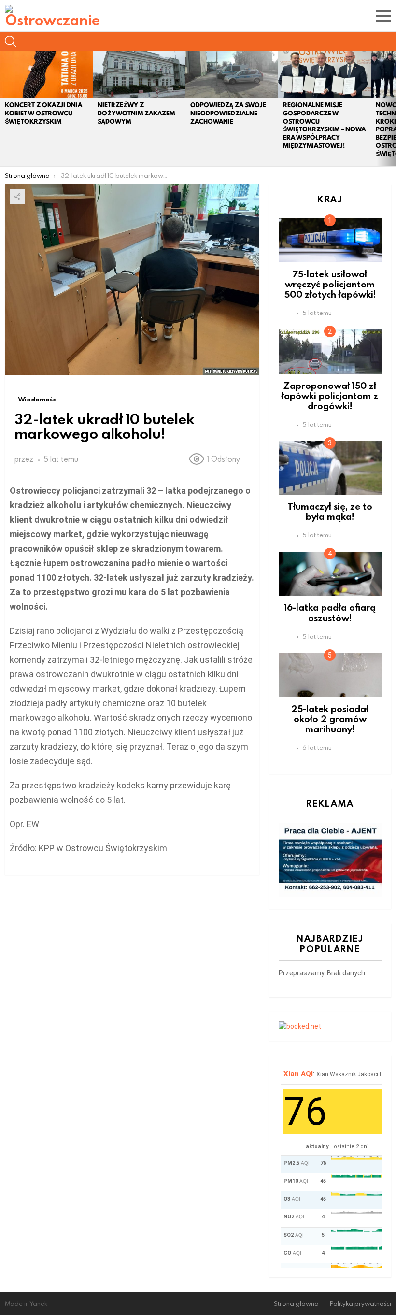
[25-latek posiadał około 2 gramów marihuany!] (330, 675)
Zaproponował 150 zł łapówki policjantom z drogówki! (330, 395)
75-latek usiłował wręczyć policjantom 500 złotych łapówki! (330, 284)
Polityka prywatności (360, 1303)
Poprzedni (5, 108)
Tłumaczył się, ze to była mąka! (329, 511)
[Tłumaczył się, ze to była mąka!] (330, 468)
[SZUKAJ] (10, 41)
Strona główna (296, 1303)
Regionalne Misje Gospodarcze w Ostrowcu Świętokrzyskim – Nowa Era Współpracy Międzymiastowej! (324, 125)
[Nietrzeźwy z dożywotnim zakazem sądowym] (139, 74)
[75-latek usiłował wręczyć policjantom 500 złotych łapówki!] (330, 240)
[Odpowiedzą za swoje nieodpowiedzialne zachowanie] (231, 74)
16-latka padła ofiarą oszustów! (330, 612)
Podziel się (17, 196)
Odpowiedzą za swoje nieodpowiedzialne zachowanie (228, 113)
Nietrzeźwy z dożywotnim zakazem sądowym (136, 113)
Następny (391, 108)
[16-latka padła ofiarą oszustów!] (330, 574)
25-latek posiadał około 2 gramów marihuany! (329, 718)
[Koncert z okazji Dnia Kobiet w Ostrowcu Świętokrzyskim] (46, 74)
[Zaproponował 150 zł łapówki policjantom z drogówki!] (330, 351)
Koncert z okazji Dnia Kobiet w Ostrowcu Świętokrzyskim (43, 113)
